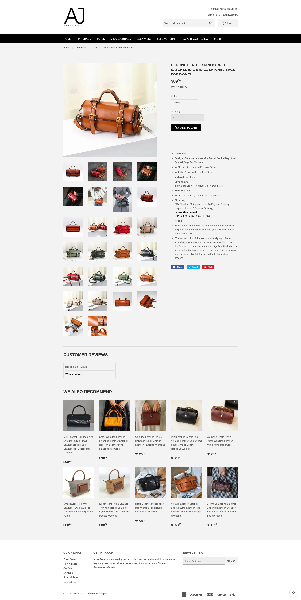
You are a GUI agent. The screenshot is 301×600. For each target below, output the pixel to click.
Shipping (68, 572)
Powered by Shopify (97, 593)
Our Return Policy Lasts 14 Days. (193, 215)
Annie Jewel (77, 593)
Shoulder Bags (120, 38)
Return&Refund (71, 577)
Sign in (211, 15)
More (217, 38)
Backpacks (144, 38)
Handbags (84, 38)
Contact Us (69, 581)
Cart (230, 22)
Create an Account (228, 15)
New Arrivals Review (194, 38)
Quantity (175, 111)
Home (67, 38)
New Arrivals (70, 563)
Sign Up (231, 561)
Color (174, 96)
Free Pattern (166, 38)
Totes (101, 38)
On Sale (67, 568)
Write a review (73, 374)
